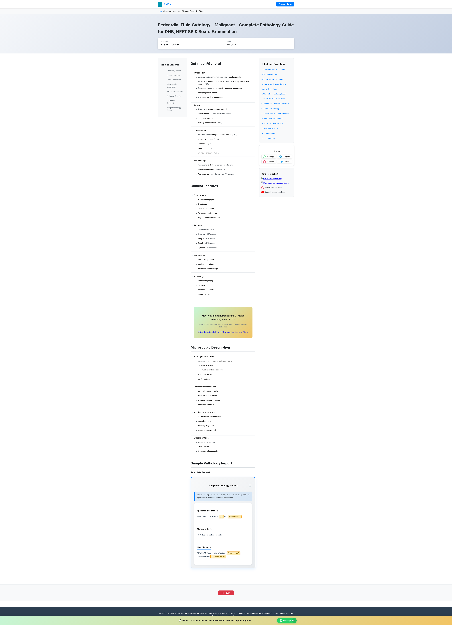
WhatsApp (270, 157)
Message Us (288, 620)
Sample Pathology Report (174, 109)
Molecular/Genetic (174, 96)
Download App (285, 4)
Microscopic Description (172, 85)
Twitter (286, 162)
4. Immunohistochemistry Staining (273, 84)
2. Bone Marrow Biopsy (269, 74)
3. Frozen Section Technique (272, 79)
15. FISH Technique (268, 138)
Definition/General (174, 71)
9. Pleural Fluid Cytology (270, 109)
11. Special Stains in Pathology (272, 118)
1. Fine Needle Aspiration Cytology (273, 69)
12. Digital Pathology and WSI (272, 123)
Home (160, 11)
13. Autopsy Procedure (269, 128)
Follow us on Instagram (273, 188)
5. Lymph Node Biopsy (269, 89)
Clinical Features (173, 75)
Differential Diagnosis (171, 101)
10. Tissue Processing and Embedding (275, 113)
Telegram (286, 157)
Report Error (226, 593)
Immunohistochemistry (175, 91)
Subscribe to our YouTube (275, 192)
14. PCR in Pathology (268, 133)
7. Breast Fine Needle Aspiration (273, 99)
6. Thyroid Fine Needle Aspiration (273, 94)
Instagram (270, 162)
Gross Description (174, 80)
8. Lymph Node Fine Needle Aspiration (275, 104)
